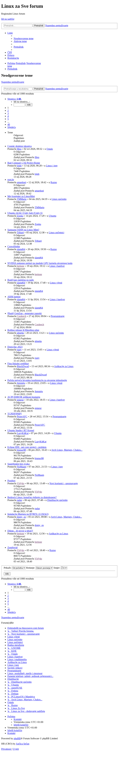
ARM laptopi (13, 296)
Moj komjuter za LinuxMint (21, 196)
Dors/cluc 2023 (14, 346)
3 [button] (8, 113)
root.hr (10, 179)
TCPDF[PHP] (14, 413)
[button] (14, 99)
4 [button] (8, 116)
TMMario (21, 199)
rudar (19, 500)
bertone (20, 266)
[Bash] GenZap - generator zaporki (24, 313)
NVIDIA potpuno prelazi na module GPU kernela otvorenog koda (39, 263)
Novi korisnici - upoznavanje (63, 483)
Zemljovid (12, 547)
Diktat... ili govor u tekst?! (20, 530)
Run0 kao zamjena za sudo (20, 280)
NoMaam (21, 466)
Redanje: (30, 567)
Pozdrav (11, 480)
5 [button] (8, 119)
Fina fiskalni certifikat (18, 363)
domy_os (21, 517)
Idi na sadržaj (7, 19)
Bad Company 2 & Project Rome (23, 163)
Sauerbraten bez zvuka (18, 464)
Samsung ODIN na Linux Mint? (23, 229)
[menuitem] (23, 38)
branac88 (21, 450)
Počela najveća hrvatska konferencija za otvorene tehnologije (37, 380)
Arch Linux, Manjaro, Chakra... (66, 450)
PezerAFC (22, 416)
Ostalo (49, 149)
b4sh (19, 165)
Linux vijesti (56, 282)
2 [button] (8, 110)
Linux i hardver (57, 266)
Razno (54, 182)
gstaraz (20, 399)
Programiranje (57, 316)
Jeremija (21, 383)
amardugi (21, 182)
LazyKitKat (23, 433)
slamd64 (21, 249)
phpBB (17, 738)
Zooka (20, 215)
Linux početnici (56, 232)
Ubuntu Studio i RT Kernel (20, 430)
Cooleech (21, 316)
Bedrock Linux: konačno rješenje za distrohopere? (32, 497)
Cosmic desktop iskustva (19, 146)
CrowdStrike (13, 246)
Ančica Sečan (22, 743)
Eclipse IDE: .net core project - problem (26, 447)
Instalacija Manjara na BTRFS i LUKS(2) (27, 514)
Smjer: (57, 567)
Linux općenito (59, 199)
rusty (19, 349)
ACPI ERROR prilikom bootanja (23, 397)
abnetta (20, 333)
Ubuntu (52, 215)
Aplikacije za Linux (63, 366)
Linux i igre (51, 165)
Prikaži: (8, 567)
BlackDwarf (23, 366)
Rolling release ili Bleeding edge (23, 330)
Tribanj (20, 232)
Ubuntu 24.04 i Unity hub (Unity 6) (24, 213)
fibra (19, 149)
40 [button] (8, 124)
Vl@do (20, 483)
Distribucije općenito (57, 500)
